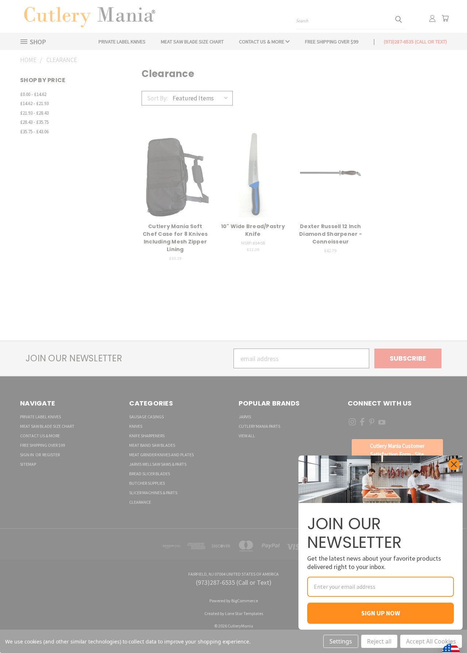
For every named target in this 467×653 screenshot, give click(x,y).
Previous (445, 630)
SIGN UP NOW (380, 613)
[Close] (454, 464)
